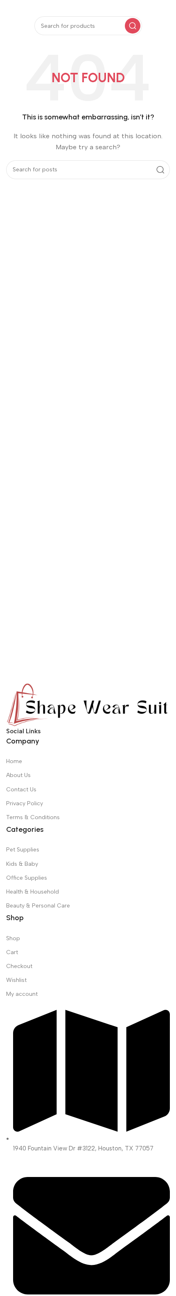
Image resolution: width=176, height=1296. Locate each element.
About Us (18, 775)
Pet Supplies (22, 849)
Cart (12, 952)
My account (22, 994)
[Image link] (88, 704)
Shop (13, 938)
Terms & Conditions (33, 817)
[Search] (132, 26)
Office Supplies (26, 877)
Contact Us (21, 789)
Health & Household (32, 891)
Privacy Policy (24, 803)
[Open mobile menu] (10, 8)
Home (14, 761)
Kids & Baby (22, 863)
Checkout (19, 966)
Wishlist (16, 980)
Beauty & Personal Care (38, 905)
